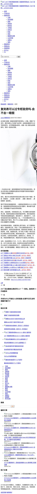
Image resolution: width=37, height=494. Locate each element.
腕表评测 (7, 15)
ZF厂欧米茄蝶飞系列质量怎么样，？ (16, 270)
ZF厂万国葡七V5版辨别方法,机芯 (17, 253)
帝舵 (9, 34)
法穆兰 (10, 40)
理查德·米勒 (11, 36)
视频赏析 (7, 48)
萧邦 (6, 388)
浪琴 (6, 378)
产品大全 (7, 13)
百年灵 (10, 30)
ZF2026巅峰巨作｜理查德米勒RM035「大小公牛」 (19, 455)
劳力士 (7, 383)
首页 (5, 11)
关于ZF (6, 50)
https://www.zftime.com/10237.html (21, 279)
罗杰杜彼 (7, 398)
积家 (9, 32)
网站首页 (3, 104)
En (5, 52)
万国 (9, 17)
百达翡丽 (10, 19)
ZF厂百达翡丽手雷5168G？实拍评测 (16, 258)
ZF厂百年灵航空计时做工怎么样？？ (17, 260)
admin (2, 117)
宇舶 (6, 380)
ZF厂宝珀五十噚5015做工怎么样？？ (16, 255)
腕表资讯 (7, 44)
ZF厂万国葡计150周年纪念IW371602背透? (17, 262)
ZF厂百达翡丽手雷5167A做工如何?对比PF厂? (18, 265)
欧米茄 (10, 25)
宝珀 (6, 390)
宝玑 (9, 42)
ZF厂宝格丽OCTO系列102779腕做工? (17, 267)
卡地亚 (10, 28)
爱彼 (9, 21)
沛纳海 (10, 23)
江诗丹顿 (10, 38)
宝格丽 (7, 397)
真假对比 (7, 46)
